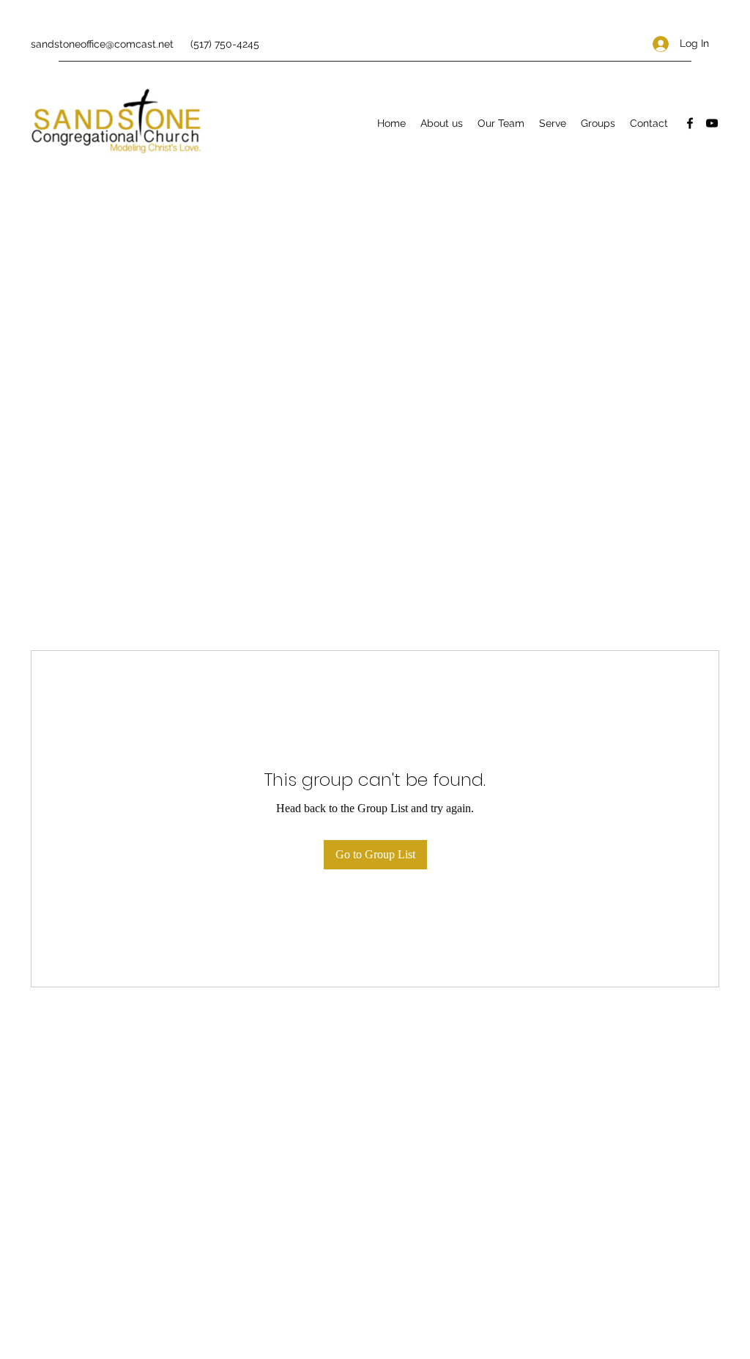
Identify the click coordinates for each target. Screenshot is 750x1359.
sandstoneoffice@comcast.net (102, 44)
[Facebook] (690, 123)
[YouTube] (712, 123)
